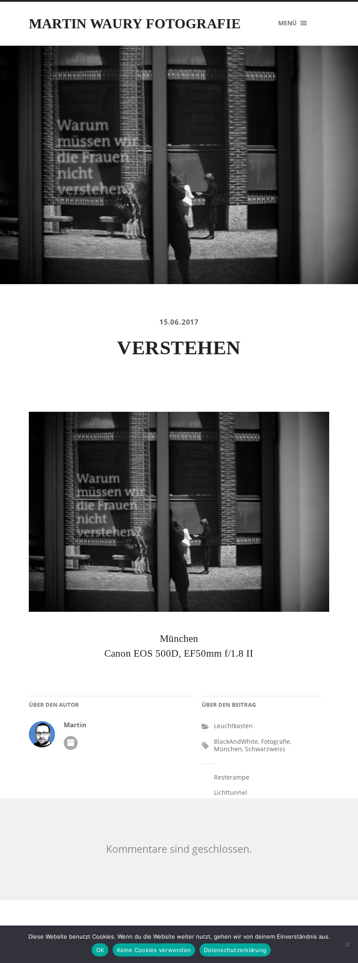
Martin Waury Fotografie (135, 23)
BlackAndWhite (236, 741)
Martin (75, 724)
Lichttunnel (230, 792)
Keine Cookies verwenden (154, 949)
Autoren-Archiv (71, 743)
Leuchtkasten (233, 726)
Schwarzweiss (265, 749)
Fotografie (275, 741)
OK (100, 949)
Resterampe (231, 777)
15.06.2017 (179, 322)
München (228, 749)
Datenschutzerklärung (235, 949)
